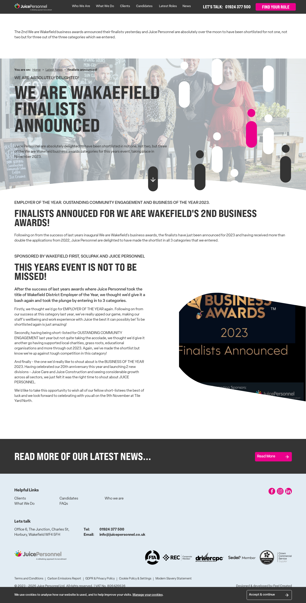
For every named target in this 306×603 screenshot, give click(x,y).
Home (36, 70)
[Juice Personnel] (33, 7)
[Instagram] (280, 491)
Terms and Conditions (28, 578)
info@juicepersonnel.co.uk (115, 535)
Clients (125, 6)
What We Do (105, 6)
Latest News (54, 70)
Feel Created (282, 586)
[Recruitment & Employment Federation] (177, 557)
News (187, 6)
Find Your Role (275, 7)
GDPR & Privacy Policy (100, 578)
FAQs (64, 504)
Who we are (114, 498)
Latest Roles (168, 6)
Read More (266, 456)
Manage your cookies (148, 595)
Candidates (144, 6)
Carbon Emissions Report (64, 578)
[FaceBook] (272, 491)
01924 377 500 (104, 529)
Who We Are (81, 6)
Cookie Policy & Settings (135, 578)
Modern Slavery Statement (173, 578)
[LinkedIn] (288, 491)
